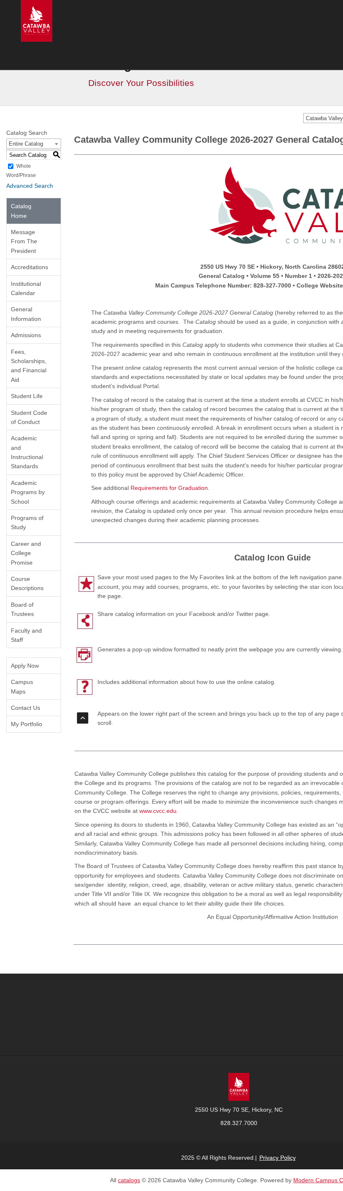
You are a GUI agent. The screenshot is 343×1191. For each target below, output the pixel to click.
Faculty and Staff (26, 635)
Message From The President (24, 241)
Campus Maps (22, 686)
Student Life (27, 396)
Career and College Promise (26, 553)
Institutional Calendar (26, 288)
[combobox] (33, 144)
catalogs (129, 1180)
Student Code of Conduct (29, 417)
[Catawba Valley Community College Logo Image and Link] (36, 20)
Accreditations (29, 267)
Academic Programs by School (28, 492)
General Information (26, 314)
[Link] (238, 1086)
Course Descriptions (27, 583)
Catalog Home (21, 211)
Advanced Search (29, 185)
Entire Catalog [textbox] (26, 144)
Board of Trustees (22, 609)
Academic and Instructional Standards (27, 452)
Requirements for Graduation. (170, 487)
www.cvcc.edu (158, 810)
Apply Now (25, 665)
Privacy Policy (277, 1157)
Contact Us (25, 707)
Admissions (26, 335)
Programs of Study (27, 522)
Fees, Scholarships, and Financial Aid (28, 365)
